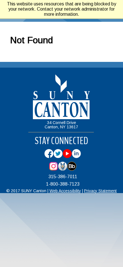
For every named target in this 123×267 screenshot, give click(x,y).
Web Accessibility (65, 191)
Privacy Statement (100, 191)
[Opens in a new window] (48, 156)
